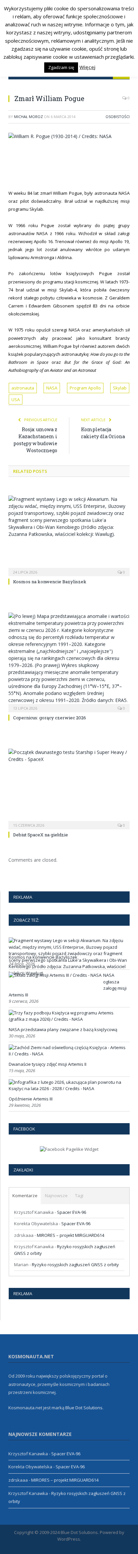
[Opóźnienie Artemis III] (68, 1088)
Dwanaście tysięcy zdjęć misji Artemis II (47, 1064)
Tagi (79, 1196)
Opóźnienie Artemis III (31, 1099)
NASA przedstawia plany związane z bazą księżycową (63, 1029)
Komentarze (25, 1196)
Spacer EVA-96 (71, 1212)
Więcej (87, 67)
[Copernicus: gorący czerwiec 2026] (69, 662)
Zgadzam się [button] (61, 67)
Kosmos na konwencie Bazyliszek (49, 582)
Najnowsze (56, 1196)
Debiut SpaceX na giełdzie (40, 835)
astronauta (22, 388)
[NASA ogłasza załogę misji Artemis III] (55, 975)
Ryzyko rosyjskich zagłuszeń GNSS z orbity (75, 1265)
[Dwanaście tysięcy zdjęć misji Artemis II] (68, 1054)
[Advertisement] (73, 163)
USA (15, 400)
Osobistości (118, 116)
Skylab (120, 388)
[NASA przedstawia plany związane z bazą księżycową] (68, 1019)
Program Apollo (85, 388)
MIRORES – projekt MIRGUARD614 (70, 1235)
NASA (51, 388)
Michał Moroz (28, 116)
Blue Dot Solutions (83, 1408)
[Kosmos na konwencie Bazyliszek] (69, 535)
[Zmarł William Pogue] (69, 136)
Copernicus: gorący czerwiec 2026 (49, 718)
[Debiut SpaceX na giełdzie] (69, 788)
